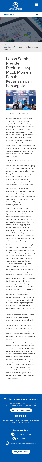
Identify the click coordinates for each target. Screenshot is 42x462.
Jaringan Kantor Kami (21, 410)
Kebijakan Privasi (21, 452)
